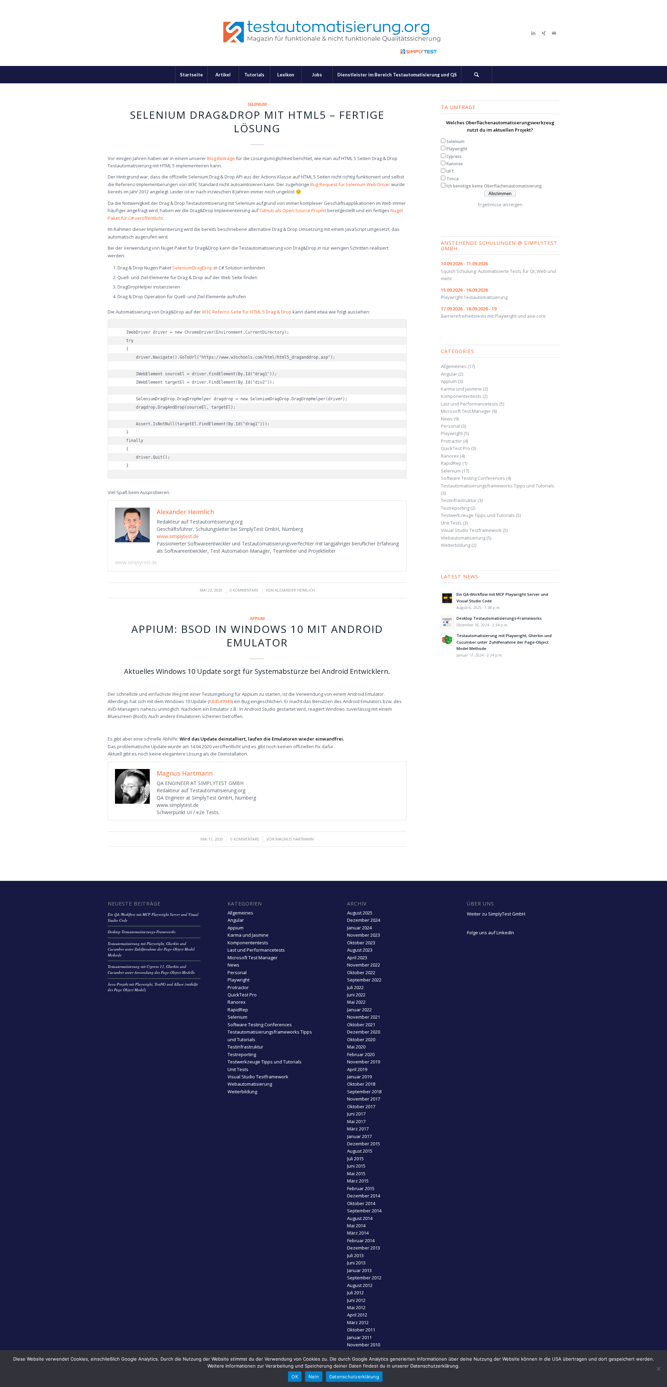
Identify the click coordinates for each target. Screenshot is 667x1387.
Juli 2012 (355, 1292)
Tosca (452, 179)
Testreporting (455, 508)
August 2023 (359, 950)
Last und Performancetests (469, 404)
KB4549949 (220, 701)
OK (294, 1376)
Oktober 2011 (361, 1330)
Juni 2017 (356, 1114)
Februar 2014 (360, 1240)
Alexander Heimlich (295, 590)
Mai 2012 (356, 1307)
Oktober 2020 (361, 1039)
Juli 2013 (355, 1255)
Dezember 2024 (363, 920)
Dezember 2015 (363, 1143)
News (447, 419)
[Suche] (476, 74)
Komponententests (461, 396)
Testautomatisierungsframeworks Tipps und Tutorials (497, 486)
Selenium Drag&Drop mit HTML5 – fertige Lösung (257, 121)
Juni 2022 (356, 995)
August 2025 (359, 913)
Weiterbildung (455, 545)
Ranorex (454, 164)
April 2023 (357, 957)
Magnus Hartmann (294, 839)
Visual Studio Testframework (471, 530)
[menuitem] (191, 74)
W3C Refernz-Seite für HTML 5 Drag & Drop (246, 312)
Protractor (451, 441)
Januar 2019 (359, 1076)
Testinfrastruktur (459, 500)
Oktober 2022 (361, 972)
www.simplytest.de (178, 536)
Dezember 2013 (363, 1248)
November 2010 (363, 1345)
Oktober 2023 (361, 942)
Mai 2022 (356, 1002)
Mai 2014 (356, 1225)
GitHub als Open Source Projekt (293, 210)
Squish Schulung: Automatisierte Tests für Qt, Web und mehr (498, 271)
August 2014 (359, 1218)
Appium (257, 618)
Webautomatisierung (463, 538)
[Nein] (658, 1368)
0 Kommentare (244, 590)
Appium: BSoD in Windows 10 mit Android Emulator (257, 636)
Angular (449, 374)
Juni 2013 (356, 1263)
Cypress (454, 156)
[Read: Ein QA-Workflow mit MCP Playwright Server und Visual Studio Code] (447, 598)
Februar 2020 (360, 1054)
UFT (450, 171)
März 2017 (358, 1129)
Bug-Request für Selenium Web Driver (350, 184)
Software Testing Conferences (473, 478)
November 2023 (363, 935)
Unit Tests (451, 523)
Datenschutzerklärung (354, 1376)
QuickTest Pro (455, 448)
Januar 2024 (359, 928)
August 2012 (359, 1285)
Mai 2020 (356, 1047)
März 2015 (358, 1181)
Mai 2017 (356, 1121)
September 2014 (364, 1211)
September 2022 (364, 980)
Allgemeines (454, 366)
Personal (450, 426)
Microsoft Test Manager (466, 411)
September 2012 (364, 1278)
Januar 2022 (359, 1009)
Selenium (257, 104)
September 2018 (364, 1091)
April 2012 (357, 1315)
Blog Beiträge (221, 158)
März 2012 (358, 1322)
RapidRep (451, 463)
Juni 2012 (356, 1300)
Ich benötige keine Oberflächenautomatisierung (494, 186)
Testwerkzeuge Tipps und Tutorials (478, 515)
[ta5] (333, 33)
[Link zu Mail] (554, 33)
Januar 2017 (359, 1136)
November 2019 (363, 1062)
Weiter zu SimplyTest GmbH (496, 914)
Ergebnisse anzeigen (500, 204)
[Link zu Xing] (543, 33)
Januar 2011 (359, 1337)
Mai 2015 (356, 1173)
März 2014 (358, 1233)
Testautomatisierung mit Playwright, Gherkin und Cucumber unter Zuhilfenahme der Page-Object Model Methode (504, 642)
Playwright (457, 149)
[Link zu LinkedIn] (533, 33)
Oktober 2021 (361, 1024)
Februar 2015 (360, 1188)
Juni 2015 (356, 1166)
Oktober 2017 (361, 1106)
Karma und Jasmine (461, 389)
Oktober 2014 (361, 1203)
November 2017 (363, 1099)
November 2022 (363, 965)
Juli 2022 (355, 987)
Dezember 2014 (363, 1196)
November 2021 (363, 1017)
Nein (313, 1376)
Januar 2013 (359, 1270)
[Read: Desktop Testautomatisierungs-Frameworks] (447, 622)
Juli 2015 (355, 1158)
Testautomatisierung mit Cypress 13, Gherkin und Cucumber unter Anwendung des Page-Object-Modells (151, 969)
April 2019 (357, 1069)
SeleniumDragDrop (192, 268)
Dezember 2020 (363, 1032)
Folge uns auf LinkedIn (490, 932)
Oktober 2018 (361, 1084)
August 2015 (359, 1151)
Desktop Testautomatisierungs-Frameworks (499, 618)
